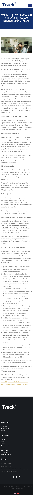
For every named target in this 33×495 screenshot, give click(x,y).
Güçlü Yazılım (5, 450)
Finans (3, 448)
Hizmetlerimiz (5, 428)
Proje (2, 441)
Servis (3, 443)
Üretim (3, 439)
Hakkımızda (4, 426)
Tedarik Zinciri (5, 446)
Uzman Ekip (4, 452)
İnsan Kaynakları (6, 454)
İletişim (3, 430)
